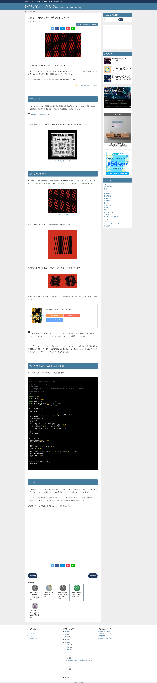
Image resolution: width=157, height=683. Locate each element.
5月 (68, 666)
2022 (66, 642)
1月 (68, 674)
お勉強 (106, 207)
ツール (106, 219)
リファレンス (108, 193)
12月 (68, 644)
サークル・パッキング (111, 217)
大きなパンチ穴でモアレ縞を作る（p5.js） (79, 660)
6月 (68, 663)
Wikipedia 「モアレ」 (39, 114)
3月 (68, 669)
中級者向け (107, 200)
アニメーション (109, 205)
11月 (68, 647)
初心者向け (86, 24)
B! (62, 28)
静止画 (94, 24)
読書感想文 (107, 198)
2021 (66, 677)
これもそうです (62, 214)
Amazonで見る (54, 315)
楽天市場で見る (72, 315)
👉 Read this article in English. (87, 85)
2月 (68, 671)
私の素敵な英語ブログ (105, 638)
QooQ (81, 682)
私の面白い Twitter (104, 631)
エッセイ (107, 214)
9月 (68, 652)
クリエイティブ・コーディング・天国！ (41, 6)
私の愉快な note (103, 636)
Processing (108, 186)
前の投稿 (93, 576)
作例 (105, 189)
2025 (66, 634)
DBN (105, 221)
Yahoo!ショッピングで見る (54, 320)
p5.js (79, 24)
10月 (68, 650)
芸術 (105, 210)
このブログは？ (35, 1)
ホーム (27, 1)
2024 (66, 637)
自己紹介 (44, 1)
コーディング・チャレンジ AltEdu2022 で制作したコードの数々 (121, 68)
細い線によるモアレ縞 (63, 161)
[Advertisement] (63, 537)
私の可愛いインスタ (104, 633)
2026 (66, 631)
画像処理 (107, 226)
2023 (66, 639)
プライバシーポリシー (55, 1)
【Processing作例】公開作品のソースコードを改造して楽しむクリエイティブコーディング (121, 77)
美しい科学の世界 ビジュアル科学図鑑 (59, 309)
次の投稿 (33, 576)
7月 (68, 658)
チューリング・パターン (111, 223)
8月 (68, 655)
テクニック (107, 191)
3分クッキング (108, 212)
